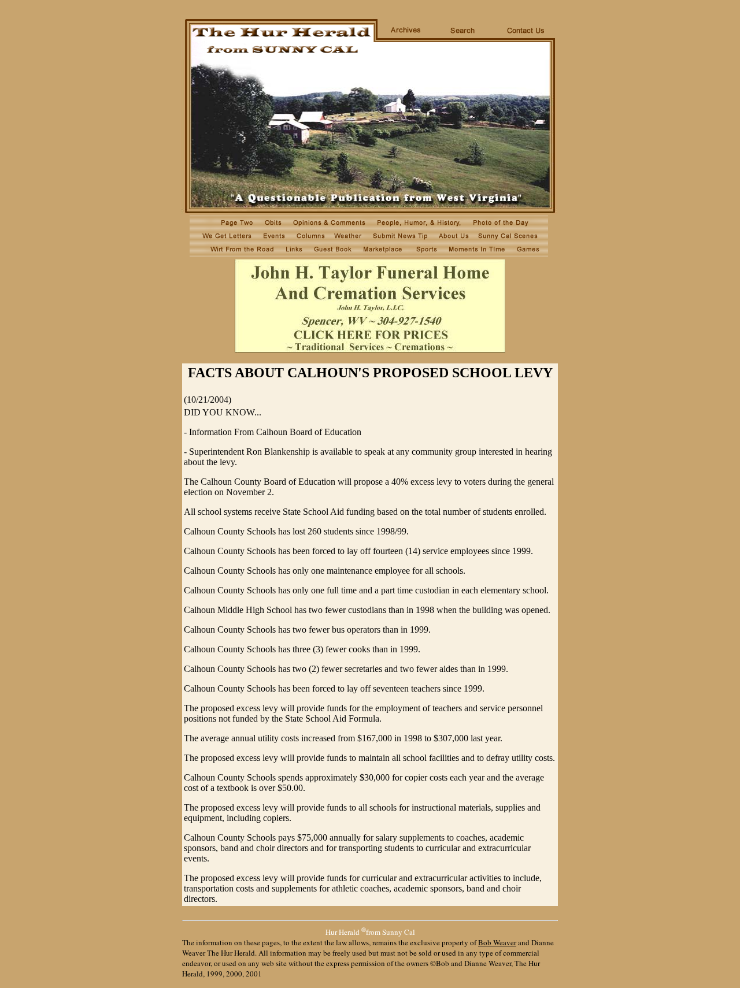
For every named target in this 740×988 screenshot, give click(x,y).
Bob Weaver (497, 942)
